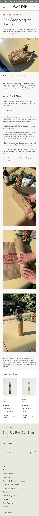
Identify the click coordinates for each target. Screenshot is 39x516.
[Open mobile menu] (4, 7)
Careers (6, 499)
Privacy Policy (9, 488)
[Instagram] (26, 452)
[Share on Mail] (24, 75)
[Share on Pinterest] (16, 75)
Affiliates (7, 507)
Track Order (8, 474)
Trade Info (7, 477)
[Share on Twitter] (12, 75)
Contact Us (7, 492)
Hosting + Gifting (12, 15)
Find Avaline (8, 503)
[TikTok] (31, 452)
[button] (35, 7)
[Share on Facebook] (20, 75)
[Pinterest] (35, 452)
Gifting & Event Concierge (14, 481)
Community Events (11, 496)
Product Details (5, 416)
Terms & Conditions (11, 485)
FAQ (4, 466)
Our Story (7, 470)
